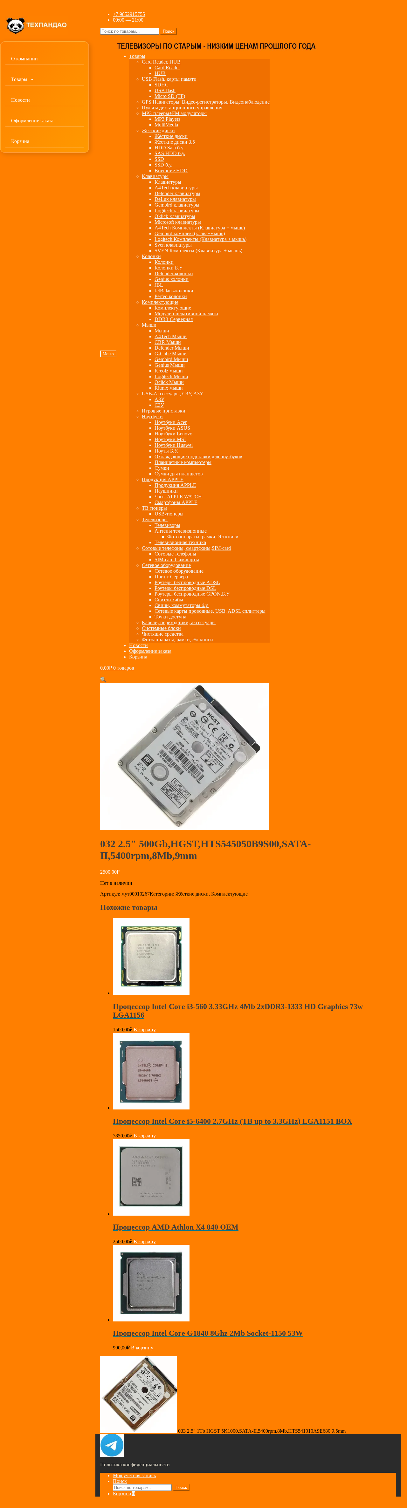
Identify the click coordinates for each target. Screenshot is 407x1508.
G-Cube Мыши (171, 353)
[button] (103, 679)
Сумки (162, 468)
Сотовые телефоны (175, 553)
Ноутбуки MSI (170, 439)
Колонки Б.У (169, 267)
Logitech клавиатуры (177, 210)
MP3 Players (167, 119)
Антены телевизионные (181, 531)
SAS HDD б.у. (170, 153)
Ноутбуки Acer (171, 422)
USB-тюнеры (169, 513)
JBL (159, 285)
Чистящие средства (162, 634)
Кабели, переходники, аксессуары (179, 622)
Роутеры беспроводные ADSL (187, 582)
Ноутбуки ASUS (172, 428)
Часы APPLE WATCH (178, 496)
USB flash (165, 90)
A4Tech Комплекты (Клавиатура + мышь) (200, 227)
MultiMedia (166, 124)
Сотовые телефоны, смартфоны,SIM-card (186, 548)
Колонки (151, 256)
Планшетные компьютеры (183, 462)
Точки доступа (170, 616)
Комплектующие (160, 302)
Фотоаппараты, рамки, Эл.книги (202, 536)
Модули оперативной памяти (186, 313)
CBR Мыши (168, 342)
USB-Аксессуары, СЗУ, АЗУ (172, 393)
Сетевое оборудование (166, 565)
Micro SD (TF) (170, 96)
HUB (160, 73)
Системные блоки (161, 628)
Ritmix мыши (169, 388)
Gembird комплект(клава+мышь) (190, 233)
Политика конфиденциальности (135, 1464)
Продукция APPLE (162, 479)
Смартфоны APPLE (176, 502)
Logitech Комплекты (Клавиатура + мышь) (200, 239)
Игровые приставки (163, 410)
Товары (19, 79)
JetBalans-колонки (174, 290)
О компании (24, 58)
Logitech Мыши (171, 376)
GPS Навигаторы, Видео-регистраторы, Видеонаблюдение (206, 102)
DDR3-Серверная (174, 319)
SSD (159, 159)
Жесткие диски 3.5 (175, 142)
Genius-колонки (172, 279)
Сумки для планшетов (179, 473)
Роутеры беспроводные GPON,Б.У (192, 594)
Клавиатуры (155, 176)
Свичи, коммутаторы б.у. (182, 605)
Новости (20, 100)
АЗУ (159, 399)
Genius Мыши (170, 365)
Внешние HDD (171, 170)
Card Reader (167, 67)
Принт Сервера (171, 576)
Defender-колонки (174, 273)
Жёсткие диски (158, 130)
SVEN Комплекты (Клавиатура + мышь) (198, 250)
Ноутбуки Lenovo (173, 433)
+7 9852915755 (129, 14)
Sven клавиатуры (173, 245)
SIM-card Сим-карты (177, 559)
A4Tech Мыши (171, 336)
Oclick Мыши (169, 382)
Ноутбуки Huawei (174, 445)
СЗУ (159, 405)
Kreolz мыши (169, 370)
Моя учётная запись (134, 1475)
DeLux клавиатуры (175, 199)
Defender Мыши (172, 348)
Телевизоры (155, 519)
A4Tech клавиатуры (176, 187)
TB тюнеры (154, 508)
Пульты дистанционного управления (182, 107)
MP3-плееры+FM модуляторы (174, 113)
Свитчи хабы (169, 599)
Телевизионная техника (180, 542)
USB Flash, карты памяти (169, 79)
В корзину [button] (145, 1029)
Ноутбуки (152, 416)
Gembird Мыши (171, 359)
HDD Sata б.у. (169, 147)
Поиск (168, 31)
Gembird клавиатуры (177, 205)
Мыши (149, 325)
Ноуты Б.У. (166, 451)
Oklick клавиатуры (175, 216)
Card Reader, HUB (161, 62)
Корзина (20, 141)
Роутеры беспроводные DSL (185, 588)
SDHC (162, 84)
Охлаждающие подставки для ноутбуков (198, 456)
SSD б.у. (163, 164)
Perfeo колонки (171, 296)
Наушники (166, 491)
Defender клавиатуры (177, 193)
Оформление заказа (32, 120)
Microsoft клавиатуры (178, 222)
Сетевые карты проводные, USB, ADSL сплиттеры (210, 611)
